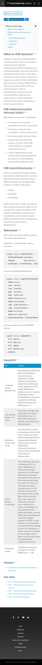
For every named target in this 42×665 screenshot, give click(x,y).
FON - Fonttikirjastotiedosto (19, 597)
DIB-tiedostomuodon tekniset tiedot (18, 33)
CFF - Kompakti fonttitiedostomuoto (22, 582)
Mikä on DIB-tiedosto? (15, 29)
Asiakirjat (20, 629)
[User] (34, 3)
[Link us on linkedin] (28, 617)
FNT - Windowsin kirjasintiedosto (21, 594)
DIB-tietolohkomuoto (17, 38)
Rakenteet (13, 41)
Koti (5, 19)
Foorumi (20, 636)
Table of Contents (14, 13)
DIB (27, 19)
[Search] (39, 3)
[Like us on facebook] (13, 617)
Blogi (20, 643)
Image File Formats (16, 19)
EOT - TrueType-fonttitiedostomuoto (22, 591)
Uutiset (20, 633)
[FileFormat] (15, 3)
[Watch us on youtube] (23, 617)
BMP (21, 68)
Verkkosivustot (20, 647)
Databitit (12, 44)
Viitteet (10, 47)
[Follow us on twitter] (18, 617)
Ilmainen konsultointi (20, 640)
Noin (20, 650)
